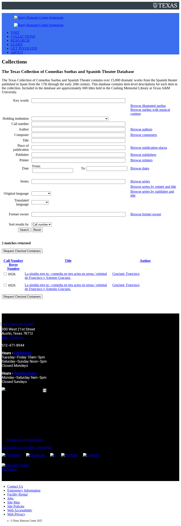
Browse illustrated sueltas (148, 106)
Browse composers (143, 135)
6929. (12, 285)
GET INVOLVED (24, 48)
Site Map (13, 502)
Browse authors (141, 129)
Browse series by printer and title (153, 186)
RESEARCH (20, 40)
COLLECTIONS (23, 36)
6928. (12, 274)
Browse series (140, 181)
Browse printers (141, 160)
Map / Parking (13, 338)
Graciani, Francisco (126, 274)
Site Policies (15, 506)
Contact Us (15, 486)
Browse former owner (145, 214)
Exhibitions (22, 353)
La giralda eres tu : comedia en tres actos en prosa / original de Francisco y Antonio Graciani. (66, 276)
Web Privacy (16, 514)
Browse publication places (148, 147)
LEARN (17, 44)
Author (145, 261)
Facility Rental (17, 494)
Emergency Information (23, 490)
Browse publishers (143, 155)
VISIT (15, 32)
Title (68, 261)
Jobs (10, 498)
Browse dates (139, 168)
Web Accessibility (19, 510)
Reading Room (25, 373)
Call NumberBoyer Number (13, 264)
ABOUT (17, 52)
